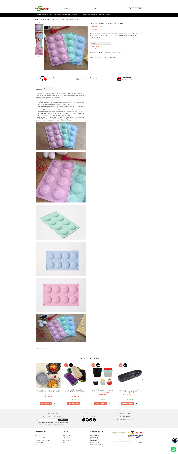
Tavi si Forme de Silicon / (48, 19)
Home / (37, 19)
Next (39, 56)
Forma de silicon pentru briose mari (103, 390)
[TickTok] (90, 420)
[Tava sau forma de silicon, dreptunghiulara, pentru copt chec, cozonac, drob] (75, 375)
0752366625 (126, 416)
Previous (39, 22)
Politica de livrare (39, 442)
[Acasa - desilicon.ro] (44, 8)
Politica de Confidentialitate (55, 424)
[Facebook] (83, 420)
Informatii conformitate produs (44, 349)
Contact (37, 444)
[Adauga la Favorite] (55, 403)
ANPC (64, 442)
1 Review (100, 26)
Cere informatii (111, 57)
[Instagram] (94, 420)
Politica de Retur (67, 438)
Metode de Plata (67, 436)
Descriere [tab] (39, 89)
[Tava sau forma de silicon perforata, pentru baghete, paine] (129, 375)
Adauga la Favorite (97, 57)
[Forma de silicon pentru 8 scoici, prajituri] (66, 48)
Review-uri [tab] (48, 89)
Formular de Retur (68, 440)
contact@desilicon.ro (126, 419)
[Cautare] (95, 8)
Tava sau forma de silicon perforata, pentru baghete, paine (130, 391)
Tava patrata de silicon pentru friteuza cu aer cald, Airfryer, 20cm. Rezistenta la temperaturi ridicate (48, 391)
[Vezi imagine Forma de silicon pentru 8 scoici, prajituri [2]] (39, 43)
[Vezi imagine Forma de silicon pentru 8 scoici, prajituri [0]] (39, 27)
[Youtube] (87, 420)
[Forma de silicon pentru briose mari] (102, 375)
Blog (108, 15)
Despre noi (38, 436)
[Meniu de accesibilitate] (175, 440)
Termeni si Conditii (40, 438)
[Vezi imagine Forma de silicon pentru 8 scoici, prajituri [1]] (39, 35)
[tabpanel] (66, 48)
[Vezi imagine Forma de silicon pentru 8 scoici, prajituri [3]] (39, 51)
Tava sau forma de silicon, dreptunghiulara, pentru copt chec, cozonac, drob (75, 391)
